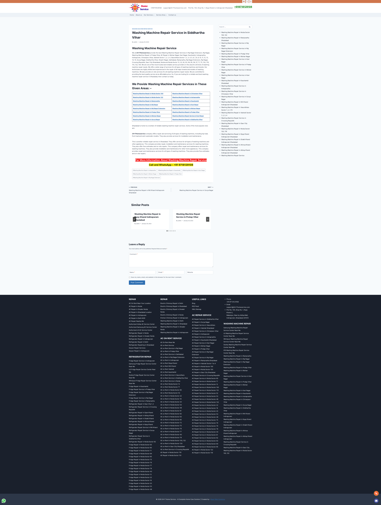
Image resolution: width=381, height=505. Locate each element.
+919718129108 (156, 8)
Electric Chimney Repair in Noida (171, 315)
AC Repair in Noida (135, 306)
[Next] (207, 219)
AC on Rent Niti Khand (168, 366)
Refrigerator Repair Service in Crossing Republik (143, 408)
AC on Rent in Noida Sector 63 (171, 417)
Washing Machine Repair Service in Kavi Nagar (238, 377)
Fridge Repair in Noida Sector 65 (140, 457)
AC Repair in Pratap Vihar (201, 349)
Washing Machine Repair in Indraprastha (144, 170)
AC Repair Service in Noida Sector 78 (205, 429)
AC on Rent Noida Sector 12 (170, 384)
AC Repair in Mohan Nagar (201, 346)
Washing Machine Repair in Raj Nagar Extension (146, 177)
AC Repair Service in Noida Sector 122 (205, 402)
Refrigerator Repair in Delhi (138, 342)
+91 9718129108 (183, 164)
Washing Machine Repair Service (142, 29)
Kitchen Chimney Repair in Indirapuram (174, 318)
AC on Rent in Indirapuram (169, 360)
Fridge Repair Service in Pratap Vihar (142, 389)
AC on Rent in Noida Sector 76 (171, 429)
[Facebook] (243, 1)
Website (190, 272)
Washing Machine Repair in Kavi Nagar (194, 170)
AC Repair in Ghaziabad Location (140, 312)
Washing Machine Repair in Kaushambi (169, 170)
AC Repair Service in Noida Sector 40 (205, 432)
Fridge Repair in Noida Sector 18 (140, 480)
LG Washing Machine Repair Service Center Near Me (236, 334)
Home (132, 15)
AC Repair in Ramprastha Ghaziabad (204, 360)
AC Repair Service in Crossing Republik (206, 375)
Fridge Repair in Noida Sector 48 (140, 489)
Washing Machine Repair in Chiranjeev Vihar (237, 400)
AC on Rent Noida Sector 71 (170, 387)
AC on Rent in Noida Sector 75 (171, 426)
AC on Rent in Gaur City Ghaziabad (172, 446)
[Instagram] (250, 1)
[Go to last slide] (134, 219)
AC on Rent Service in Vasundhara (172, 375)
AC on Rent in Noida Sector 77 (171, 432)
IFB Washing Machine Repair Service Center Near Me (236, 351)
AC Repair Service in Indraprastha (204, 337)
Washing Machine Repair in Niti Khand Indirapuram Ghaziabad (146, 190)
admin (135, 42)
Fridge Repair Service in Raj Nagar (141, 398)
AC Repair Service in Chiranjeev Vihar (205, 331)
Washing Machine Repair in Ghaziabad (173, 324)
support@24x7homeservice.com (175, 8)
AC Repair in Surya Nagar (201, 322)
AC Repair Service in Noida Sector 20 (205, 411)
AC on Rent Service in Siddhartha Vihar (174, 378)
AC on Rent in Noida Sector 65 (171, 420)
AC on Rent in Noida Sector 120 (171, 443)
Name (132, 272)
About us (139, 15)
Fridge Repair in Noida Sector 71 (140, 451)
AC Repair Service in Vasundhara (203, 325)
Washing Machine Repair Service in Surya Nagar (196, 188)
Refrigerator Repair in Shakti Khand (141, 418)
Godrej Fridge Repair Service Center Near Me (142, 376)
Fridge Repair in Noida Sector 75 (140, 459)
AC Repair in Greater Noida (138, 309)
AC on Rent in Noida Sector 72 (171, 423)
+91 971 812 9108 (233, 302)
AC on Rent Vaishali (167, 369)
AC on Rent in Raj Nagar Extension (172, 357)
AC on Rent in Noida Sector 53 (171, 405)
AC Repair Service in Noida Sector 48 (205, 399)
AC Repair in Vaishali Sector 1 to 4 (204, 363)
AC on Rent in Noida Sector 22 (171, 396)
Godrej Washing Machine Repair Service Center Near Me (238, 346)
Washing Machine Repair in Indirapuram (174, 332)
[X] (247, 1)
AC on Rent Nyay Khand (168, 363)
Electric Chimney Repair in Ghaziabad (173, 306)
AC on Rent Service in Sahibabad (171, 354)
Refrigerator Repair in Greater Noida (141, 336)
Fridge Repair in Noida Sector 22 (140, 477)
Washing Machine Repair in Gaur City (236, 447)
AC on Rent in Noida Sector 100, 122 (173, 440)
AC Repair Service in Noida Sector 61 (205, 435)
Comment (134, 254)
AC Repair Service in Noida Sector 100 (205, 387)
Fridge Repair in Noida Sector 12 (140, 474)
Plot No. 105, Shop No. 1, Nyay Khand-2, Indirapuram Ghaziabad (210, 8)
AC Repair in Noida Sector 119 (170, 452)
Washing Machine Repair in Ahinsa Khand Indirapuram (236, 432)
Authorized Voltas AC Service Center (142, 324)
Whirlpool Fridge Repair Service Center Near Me (143, 382)
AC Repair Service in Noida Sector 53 (205, 396)
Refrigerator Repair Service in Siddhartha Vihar (139, 437)
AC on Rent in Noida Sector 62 (171, 414)
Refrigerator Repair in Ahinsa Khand (141, 421)
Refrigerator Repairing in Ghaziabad (141, 345)
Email (160, 272)
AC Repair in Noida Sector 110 (170, 455)
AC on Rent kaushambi (168, 372)
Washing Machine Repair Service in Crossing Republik (236, 443)
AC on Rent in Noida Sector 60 (171, 390)
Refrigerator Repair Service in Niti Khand (143, 427)
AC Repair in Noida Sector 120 (202, 369)
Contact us (172, 15)
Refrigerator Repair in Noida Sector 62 (142, 442)
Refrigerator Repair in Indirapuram (141, 339)
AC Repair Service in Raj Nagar (203, 357)
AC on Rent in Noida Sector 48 (171, 408)
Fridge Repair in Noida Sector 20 (140, 483)
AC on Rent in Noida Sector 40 (171, 435)
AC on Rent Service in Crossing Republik (174, 449)
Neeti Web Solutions (218, 499)
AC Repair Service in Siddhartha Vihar (205, 319)
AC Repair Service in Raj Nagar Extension (203, 353)
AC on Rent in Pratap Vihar (169, 351)
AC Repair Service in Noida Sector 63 (205, 441)
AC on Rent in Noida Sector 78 (171, 437)
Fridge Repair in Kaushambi (138, 386)
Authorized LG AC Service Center (140, 330)
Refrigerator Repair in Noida (139, 333)
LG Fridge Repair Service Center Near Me (142, 370)
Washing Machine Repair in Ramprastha (237, 356)
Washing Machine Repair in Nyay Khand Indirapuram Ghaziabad (147, 217)
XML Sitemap (196, 309)
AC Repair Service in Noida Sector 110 (205, 390)
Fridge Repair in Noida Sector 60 (140, 448)
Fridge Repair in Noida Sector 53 (140, 486)
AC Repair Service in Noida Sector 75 (205, 420)
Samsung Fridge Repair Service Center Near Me (142, 365)
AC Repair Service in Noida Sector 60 (205, 378)
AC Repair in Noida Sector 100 (202, 366)
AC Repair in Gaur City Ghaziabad (203, 372)
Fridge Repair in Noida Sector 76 (140, 462)
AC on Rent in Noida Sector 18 (170, 399)
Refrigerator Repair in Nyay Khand (141, 424)
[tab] (167, 230)
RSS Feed (195, 306)
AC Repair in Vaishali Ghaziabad (203, 328)
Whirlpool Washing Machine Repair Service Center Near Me (236, 340)
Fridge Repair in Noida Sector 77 (140, 465)
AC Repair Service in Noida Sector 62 (205, 438)
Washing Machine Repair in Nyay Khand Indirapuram (237, 420)
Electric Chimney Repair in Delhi (171, 303)
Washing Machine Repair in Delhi (171, 321)
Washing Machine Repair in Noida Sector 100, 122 (238, 452)
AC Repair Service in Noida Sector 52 (205, 393)
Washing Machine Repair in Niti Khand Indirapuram (237, 415)
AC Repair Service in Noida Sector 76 (205, 423)
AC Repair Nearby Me (136, 321)
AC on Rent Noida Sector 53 (170, 393)
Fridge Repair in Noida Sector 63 (140, 445)
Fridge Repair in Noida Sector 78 (140, 468)
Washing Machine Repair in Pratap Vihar (170, 174)
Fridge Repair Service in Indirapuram (142, 361)
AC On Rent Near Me (167, 342)
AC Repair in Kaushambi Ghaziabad (204, 340)
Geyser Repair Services (137, 348)
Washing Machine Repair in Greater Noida (172, 328)
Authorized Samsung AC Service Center (143, 327)
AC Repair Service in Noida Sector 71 (205, 381)
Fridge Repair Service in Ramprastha (142, 401)
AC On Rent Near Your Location (140, 303)
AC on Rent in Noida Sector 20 (171, 402)
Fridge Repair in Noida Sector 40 (140, 471)
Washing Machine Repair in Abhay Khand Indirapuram (238, 437)
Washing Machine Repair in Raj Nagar (237, 359)
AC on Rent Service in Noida (170, 381)
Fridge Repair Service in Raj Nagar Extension (141, 393)
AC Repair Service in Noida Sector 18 (205, 408)
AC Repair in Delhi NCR (137, 318)
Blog (193, 303)
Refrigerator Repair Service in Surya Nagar (141, 431)
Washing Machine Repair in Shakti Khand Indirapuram (238, 426)
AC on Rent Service (167, 345)
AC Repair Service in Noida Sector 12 (205, 384)
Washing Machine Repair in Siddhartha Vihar (237, 409)
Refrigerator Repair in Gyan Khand (141, 412)
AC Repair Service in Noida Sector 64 (205, 444)
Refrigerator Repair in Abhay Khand (141, 415)
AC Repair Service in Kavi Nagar (203, 343)
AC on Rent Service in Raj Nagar (171, 348)
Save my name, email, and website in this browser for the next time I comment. (156, 277)
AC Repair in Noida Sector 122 (202, 450)
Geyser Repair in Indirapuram (139, 351)
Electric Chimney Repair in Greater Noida (172, 310)
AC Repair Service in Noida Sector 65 (205, 447)
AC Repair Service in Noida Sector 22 (205, 405)
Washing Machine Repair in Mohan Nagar (144, 174)
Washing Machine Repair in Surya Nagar (238, 405)
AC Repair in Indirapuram (137, 315)
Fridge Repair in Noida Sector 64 (140, 454)
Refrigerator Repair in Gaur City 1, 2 (141, 404)
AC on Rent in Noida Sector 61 (170, 411)
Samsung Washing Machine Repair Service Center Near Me (236, 329)
